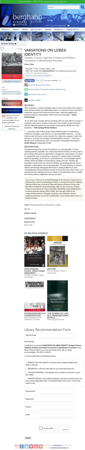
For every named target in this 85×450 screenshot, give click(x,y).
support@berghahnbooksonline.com (59, 447)
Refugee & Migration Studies (69, 36)
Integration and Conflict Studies (11, 93)
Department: (30, 399)
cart (68, 26)
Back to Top (28, 225)
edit (60, 80)
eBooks (25, 29)
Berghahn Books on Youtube (31, 446)
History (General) (49, 205)
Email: (28, 415)
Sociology (79, 36)
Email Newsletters (17, 446)
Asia (29, 209)
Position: (28, 407)
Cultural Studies (26, 36)
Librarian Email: (31, 335)
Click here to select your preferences (12, 128)
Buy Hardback (29, 80)
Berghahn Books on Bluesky (26, 446)
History (58, 36)
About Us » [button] (6, 29)
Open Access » (36, 29)
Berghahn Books (57, 445)
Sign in (48, 25)
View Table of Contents (12, 81)
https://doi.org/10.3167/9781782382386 (39, 75)
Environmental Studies (37, 36)
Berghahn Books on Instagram (36, 446)
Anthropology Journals (12, 103)
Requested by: (30, 391)
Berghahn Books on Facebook (22, 446)
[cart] (68, 25)
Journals (48, 29)
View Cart (40, 80)
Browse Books (7, 43)
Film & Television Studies (47, 36)
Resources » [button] (59, 29)
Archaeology (16, 36)
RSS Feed (40, 446)
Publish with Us (72, 29)
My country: (58, 25)
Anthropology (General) (36, 205)
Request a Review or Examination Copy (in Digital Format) (47, 89)
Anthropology (5, 36)
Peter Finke (30, 180)
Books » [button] (16, 29)
